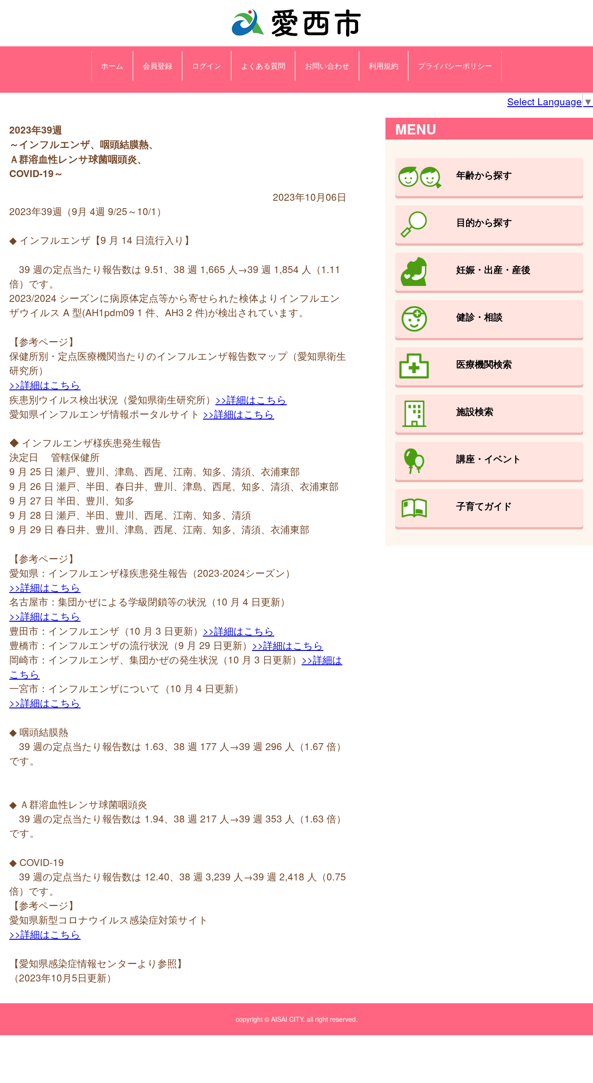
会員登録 (157, 65)
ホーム (112, 65)
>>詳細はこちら (45, 384)
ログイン (206, 65)
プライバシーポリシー (455, 65)
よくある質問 (263, 65)
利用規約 (383, 65)
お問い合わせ (327, 65)
